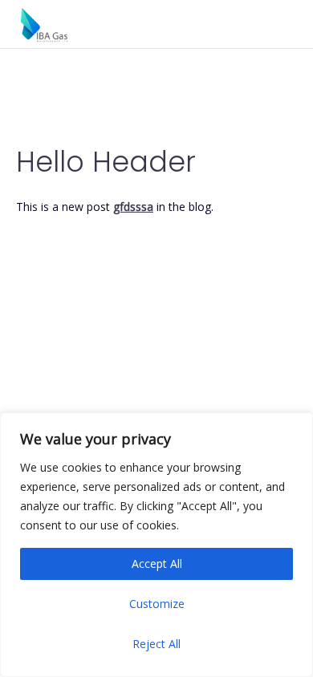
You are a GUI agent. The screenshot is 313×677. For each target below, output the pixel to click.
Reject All (156, 643)
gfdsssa (133, 206)
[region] (156, 544)
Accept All (157, 563)
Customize (157, 603)
